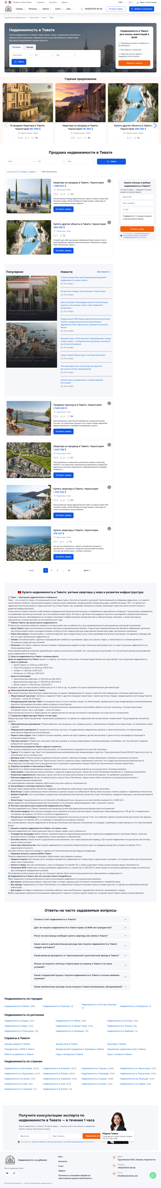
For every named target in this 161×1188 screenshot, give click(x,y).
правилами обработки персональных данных (136, 235)
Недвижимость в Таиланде (95, 1073)
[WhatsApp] (153, 1175)
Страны (19, 9)
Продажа (16, 47)
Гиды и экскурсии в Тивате (69, 1054)
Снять (58, 9)
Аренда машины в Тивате (17, 1044)
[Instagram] (14, 1173)
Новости (66, 272)
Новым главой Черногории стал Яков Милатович (83, 355)
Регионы (33, 9)
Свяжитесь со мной (95, 1136)
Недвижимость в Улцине (120, 1026)
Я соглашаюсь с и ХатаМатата (136, 235)
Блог (60, 1156)
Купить (46, 9)
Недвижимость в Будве (16, 1020)
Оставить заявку (116, 9)
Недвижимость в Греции (94, 1078)
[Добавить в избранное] (49, 87)
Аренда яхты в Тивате (67, 1044)
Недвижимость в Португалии (135, 1073)
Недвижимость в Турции (94, 1068)
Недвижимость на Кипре (17, 1078)
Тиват (35, 133)
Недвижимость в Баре (16, 1026)
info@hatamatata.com (128, 1176)
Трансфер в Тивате (116, 1044)
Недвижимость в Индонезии (19, 1073)
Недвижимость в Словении (18, 1089)
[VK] (7, 1173)
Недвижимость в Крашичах (134, 1006)
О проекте (40, 2)
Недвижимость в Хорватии (57, 1078)
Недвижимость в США (16, 1084)
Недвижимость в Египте (55, 1089)
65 (69, 570)
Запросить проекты (134, 63)
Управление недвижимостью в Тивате (126, 1049)
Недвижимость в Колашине (70, 1031)
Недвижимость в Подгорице (19, 1031)
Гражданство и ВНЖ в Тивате (19, 1049)
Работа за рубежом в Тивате (18, 1054)
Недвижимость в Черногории (135, 1068)
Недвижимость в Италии (56, 1073)
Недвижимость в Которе (120, 1020)
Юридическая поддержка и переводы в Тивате (80, 1049)
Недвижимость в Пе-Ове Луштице (98, 1004)
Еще (68, 9)
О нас (60, 1166)
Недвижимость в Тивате (17, 1006)
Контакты (53, 2)
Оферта (64, 2)
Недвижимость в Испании (56, 1068)
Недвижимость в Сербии (133, 1084)
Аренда (29, 47)
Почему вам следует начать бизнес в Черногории (83, 291)
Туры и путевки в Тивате (119, 1054)
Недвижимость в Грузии (94, 1084)
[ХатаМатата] (10, 1160)
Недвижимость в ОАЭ (54, 1084)
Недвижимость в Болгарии (18, 1068)
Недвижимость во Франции (134, 1078)
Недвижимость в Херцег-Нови (72, 1026)
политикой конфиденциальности (135, 236)
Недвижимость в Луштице (56, 1006)
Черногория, (26, 133)
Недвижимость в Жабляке (120, 1031)
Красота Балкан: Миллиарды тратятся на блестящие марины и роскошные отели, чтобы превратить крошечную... (84, 305)
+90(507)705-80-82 (126, 1168)
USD (120, 2)
